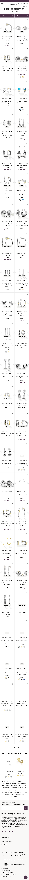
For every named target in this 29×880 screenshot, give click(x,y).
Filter (2, 15)
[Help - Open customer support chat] (26, 877)
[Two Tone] (23, 290)
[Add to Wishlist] (13, 19)
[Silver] (20, 77)
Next (19, 747)
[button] (7, 45)
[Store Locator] (25, 4)
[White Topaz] (23, 110)
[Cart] (27, 4)
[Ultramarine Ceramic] (24, 679)
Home (3, 6)
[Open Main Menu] (2, 4)
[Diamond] (24, 470)
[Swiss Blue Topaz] (20, 110)
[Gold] (23, 77)
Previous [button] (1, 767)
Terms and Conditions (6, 870)
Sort (17, 15)
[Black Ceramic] (9, 678)
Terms (7, 821)
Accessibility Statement (7, 872)
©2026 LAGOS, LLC (6, 876)
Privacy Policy (19, 821)
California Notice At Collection (8, 874)
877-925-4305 (17, 855)
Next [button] (25, 775)
